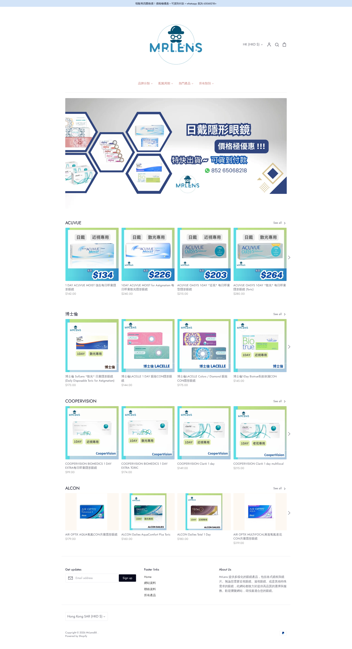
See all (278, 223)
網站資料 (150, 583)
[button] (63, 257)
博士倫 (71, 314)
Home (147, 577)
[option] (176, 153)
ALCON (72, 488)
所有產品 (150, 595)
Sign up (127, 578)
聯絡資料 (150, 589)
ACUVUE (73, 223)
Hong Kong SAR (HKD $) (84, 616)
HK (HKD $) (251, 44)
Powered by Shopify (76, 636)
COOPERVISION (80, 401)
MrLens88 (92, 632)
